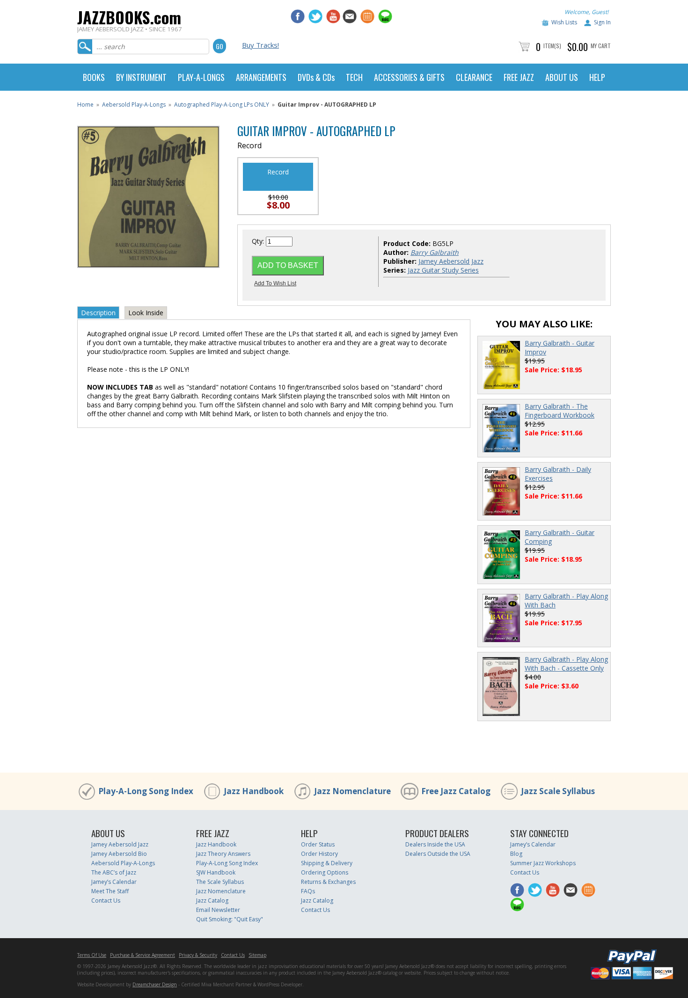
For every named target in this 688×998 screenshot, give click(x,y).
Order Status (318, 844)
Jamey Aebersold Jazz (450, 261)
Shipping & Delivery (326, 863)
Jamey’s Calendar (114, 882)
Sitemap (257, 955)
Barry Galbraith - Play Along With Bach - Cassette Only (566, 664)
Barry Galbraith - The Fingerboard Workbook (559, 410)
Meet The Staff (110, 891)
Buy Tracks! (260, 45)
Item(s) (552, 46)
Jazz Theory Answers (223, 854)
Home (85, 104)
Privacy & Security (198, 955)
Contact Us (105, 900)
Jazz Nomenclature (352, 791)
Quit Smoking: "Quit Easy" (229, 919)
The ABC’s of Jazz (113, 872)
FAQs (308, 891)
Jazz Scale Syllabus (558, 791)
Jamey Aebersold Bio (119, 854)
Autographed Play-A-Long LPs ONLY (221, 104)
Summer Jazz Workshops (543, 863)
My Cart (601, 46)
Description (98, 312)
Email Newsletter (218, 910)
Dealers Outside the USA (437, 854)
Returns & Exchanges (328, 882)
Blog (516, 854)
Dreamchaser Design (154, 984)
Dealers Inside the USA (435, 844)
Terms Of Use (91, 955)
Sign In (602, 22)
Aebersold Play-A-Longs (134, 104)
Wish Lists (564, 22)
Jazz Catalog (212, 900)
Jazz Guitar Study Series (443, 270)
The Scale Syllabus (220, 882)
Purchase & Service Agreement (142, 955)
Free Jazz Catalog (455, 791)
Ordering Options (324, 872)
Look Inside (145, 312)
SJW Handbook (215, 872)
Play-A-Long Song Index (145, 791)
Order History (319, 854)
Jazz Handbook (254, 791)
